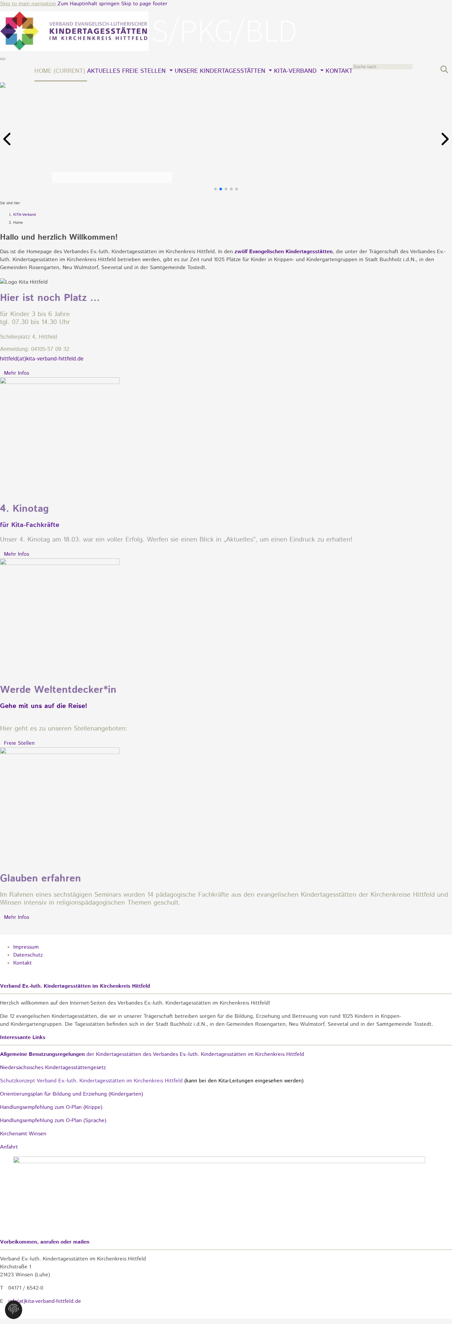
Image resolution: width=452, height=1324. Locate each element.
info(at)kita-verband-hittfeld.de (44, 1301)
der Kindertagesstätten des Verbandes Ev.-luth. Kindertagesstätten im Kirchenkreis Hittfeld (152, 1054)
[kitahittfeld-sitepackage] (148, 49)
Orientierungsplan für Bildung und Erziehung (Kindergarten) (71, 1094)
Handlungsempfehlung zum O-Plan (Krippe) (51, 1107)
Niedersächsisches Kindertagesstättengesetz (53, 1067)
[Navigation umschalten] (2, 59)
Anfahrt (9, 1147)
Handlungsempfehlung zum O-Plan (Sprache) (53, 1120)
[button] (7, 139)
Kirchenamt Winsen (23, 1134)
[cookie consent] (13, 1311)
